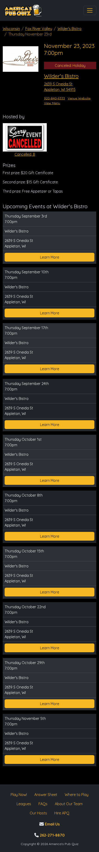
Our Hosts (38, 813)
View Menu (52, 103)
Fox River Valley (38, 28)
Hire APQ (61, 813)
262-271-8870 (51, 835)
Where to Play (76, 794)
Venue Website (79, 98)
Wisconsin (11, 28)
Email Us (51, 824)
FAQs (42, 803)
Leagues (24, 803)
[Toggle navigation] (89, 10)
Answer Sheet (45, 794)
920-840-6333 (54, 98)
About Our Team (69, 803)
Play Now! (19, 794)
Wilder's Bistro (70, 28)
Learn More (49, 257)
